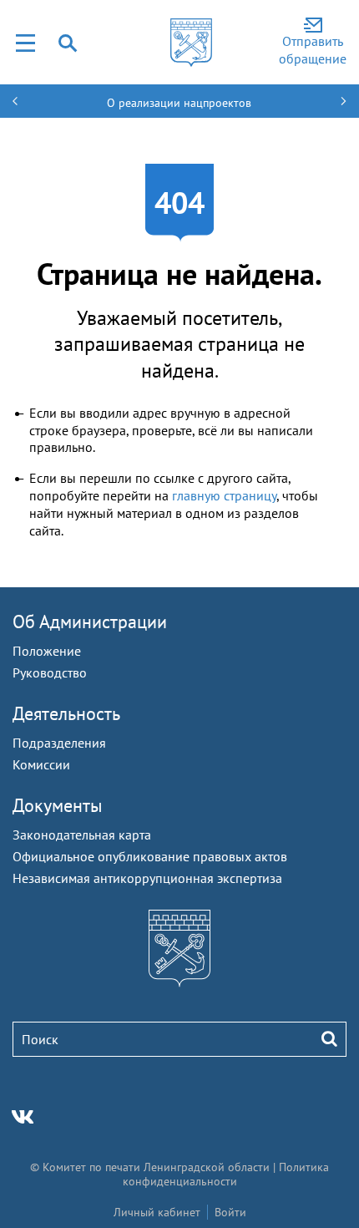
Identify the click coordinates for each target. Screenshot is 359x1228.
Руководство (50, 672)
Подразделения (59, 742)
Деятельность (66, 713)
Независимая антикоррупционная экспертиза (147, 878)
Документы (58, 805)
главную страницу (224, 495)
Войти (230, 1212)
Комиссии (41, 764)
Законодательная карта (82, 834)
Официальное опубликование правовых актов (150, 856)
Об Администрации (90, 621)
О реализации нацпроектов (179, 102)
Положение (47, 650)
